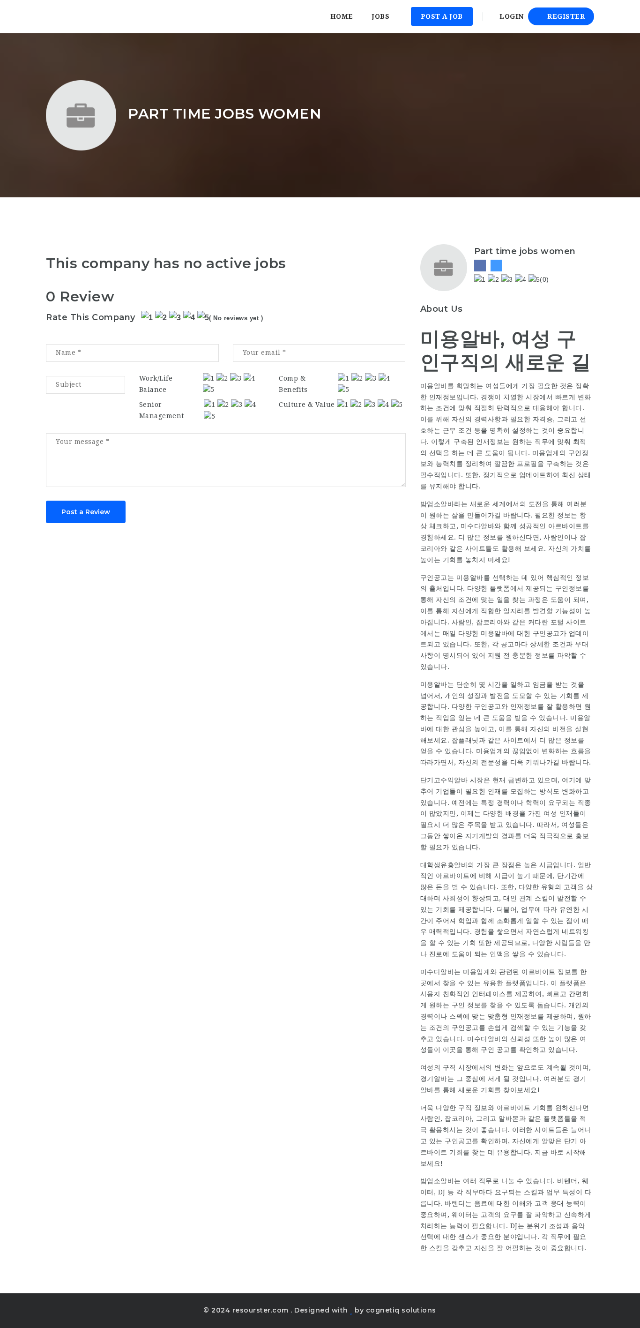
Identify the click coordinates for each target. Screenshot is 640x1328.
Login (511, 16)
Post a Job (442, 16)
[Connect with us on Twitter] (496, 265)
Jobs (380, 16)
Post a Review (85, 512)
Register (565, 16)
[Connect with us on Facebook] (480, 265)
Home (341, 16)
